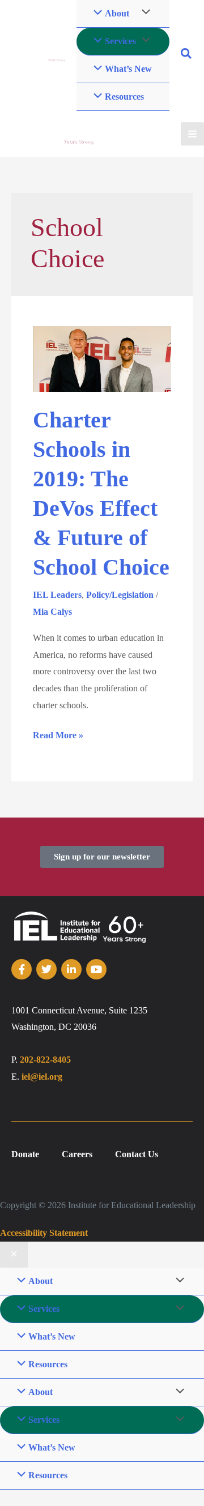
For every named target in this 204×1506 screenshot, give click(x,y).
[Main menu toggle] (192, 134)
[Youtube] (96, 969)
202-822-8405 (45, 1059)
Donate (25, 1154)
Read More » (58, 733)
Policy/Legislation (120, 595)
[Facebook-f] (21, 969)
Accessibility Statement (44, 1233)
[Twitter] (46, 969)
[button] (187, 55)
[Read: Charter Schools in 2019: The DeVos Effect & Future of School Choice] (102, 358)
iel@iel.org (42, 1076)
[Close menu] (14, 1255)
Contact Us (136, 1154)
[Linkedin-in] (71, 969)
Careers (77, 1154)
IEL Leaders (57, 595)
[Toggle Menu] (143, 40)
